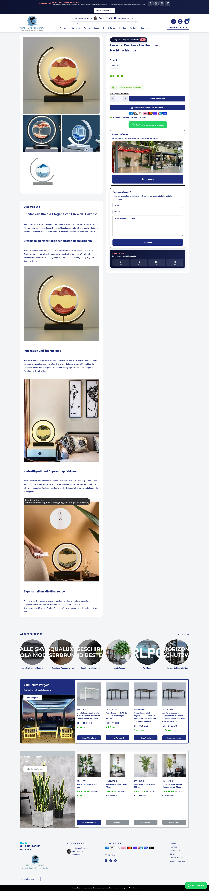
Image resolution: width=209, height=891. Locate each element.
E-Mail (78, 854)
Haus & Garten (109, 28)
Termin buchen (148, 179)
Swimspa (76, 28)
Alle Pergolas (32, 697)
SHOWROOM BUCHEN (178, 27)
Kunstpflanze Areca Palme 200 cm (144, 785)
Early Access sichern (103, 10)
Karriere (173, 847)
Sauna (96, 28)
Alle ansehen (184, 634)
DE (173, 22)
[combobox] (173, 21)
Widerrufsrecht (176, 857)
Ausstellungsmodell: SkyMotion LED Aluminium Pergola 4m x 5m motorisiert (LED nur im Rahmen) (145, 717)
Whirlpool (64, 28)
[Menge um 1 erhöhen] (125, 98)
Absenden (148, 242)
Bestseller (145, 28)
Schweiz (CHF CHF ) (28, 879)
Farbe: (114, 60)
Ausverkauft (117, 822)
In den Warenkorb (157, 98)
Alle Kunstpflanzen (35, 769)
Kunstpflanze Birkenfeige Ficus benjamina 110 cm (172, 785)
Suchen (173, 843)
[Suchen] (135, 23)
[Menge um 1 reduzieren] (112, 98)
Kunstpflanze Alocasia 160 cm (87, 785)
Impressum (175, 850)
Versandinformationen (179, 861)
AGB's (172, 854)
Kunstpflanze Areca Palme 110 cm (116, 785)
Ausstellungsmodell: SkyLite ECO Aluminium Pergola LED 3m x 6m (117, 716)
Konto (180, 21)
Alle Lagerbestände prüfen (119, 93)
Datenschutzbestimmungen (117, 888)
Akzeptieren (133, 888)
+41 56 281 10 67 (78, 851)
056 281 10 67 (106, 18)
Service (122, 28)
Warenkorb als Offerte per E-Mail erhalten (149, 108)
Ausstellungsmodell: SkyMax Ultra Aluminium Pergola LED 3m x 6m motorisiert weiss (88, 716)
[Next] (189, 650)
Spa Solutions (83, 709)
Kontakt (133, 28)
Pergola (87, 28)
